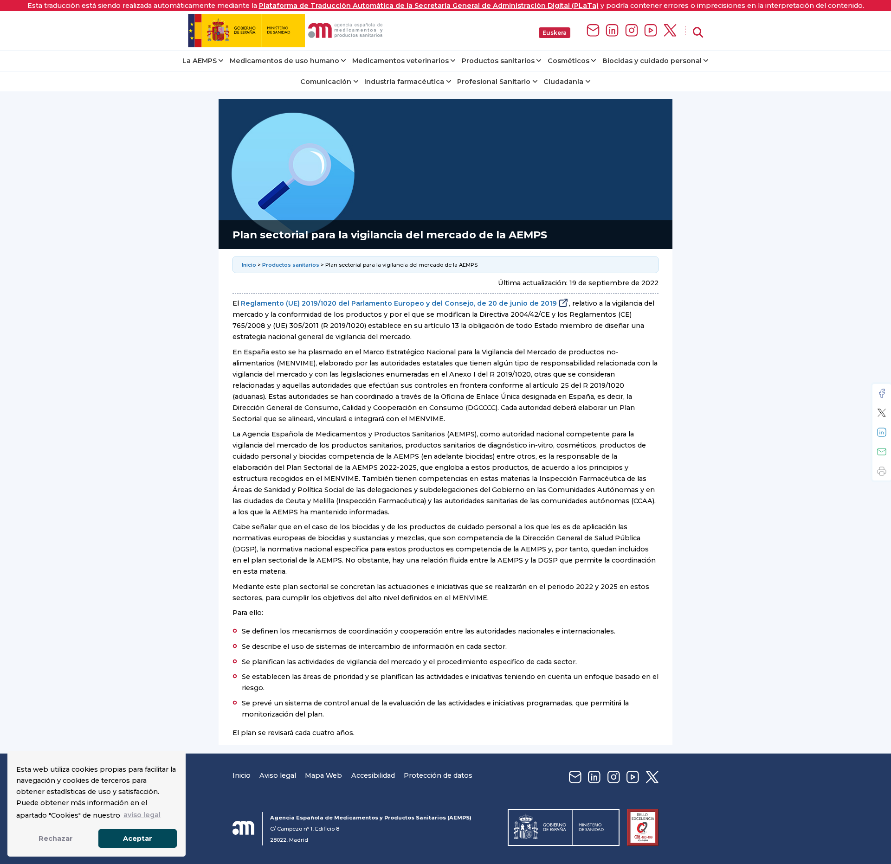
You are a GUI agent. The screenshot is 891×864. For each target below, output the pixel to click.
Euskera (554, 32)
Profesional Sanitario (493, 81)
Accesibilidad (373, 775)
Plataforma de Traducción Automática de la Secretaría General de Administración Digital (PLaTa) (429, 5)
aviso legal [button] (142, 815)
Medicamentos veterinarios (400, 61)
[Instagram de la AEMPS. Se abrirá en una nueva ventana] (631, 31)
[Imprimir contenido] (881, 471)
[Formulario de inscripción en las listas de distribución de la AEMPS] (593, 31)
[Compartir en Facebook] (881, 393)
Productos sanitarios (498, 61)
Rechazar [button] (56, 838)
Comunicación (325, 81)
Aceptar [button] (137, 838)
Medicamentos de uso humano (284, 61)
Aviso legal (277, 775)
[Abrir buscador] (698, 32)
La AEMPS (199, 61)
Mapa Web (323, 775)
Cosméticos (568, 61)
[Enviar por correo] (881, 451)
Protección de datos (438, 775)
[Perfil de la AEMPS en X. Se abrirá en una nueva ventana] (670, 31)
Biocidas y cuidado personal (652, 61)
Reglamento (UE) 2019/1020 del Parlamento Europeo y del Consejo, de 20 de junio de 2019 (399, 303)
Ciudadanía (563, 81)
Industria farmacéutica (404, 81)
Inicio (250, 265)
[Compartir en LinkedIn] (881, 432)
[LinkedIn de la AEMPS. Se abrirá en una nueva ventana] (612, 31)
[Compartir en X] (881, 412)
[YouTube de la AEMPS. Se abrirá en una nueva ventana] (650, 31)
